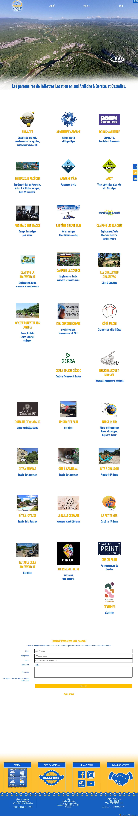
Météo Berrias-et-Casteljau (13, 787)
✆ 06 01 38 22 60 (19, 807)
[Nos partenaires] (120, 787)
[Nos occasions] (52, 787)
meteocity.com (23, 787)
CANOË (52, 5)
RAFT (120, 5)
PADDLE (86, 5)
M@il (30, 807)
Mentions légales (68, 801)
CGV (68, 799)
